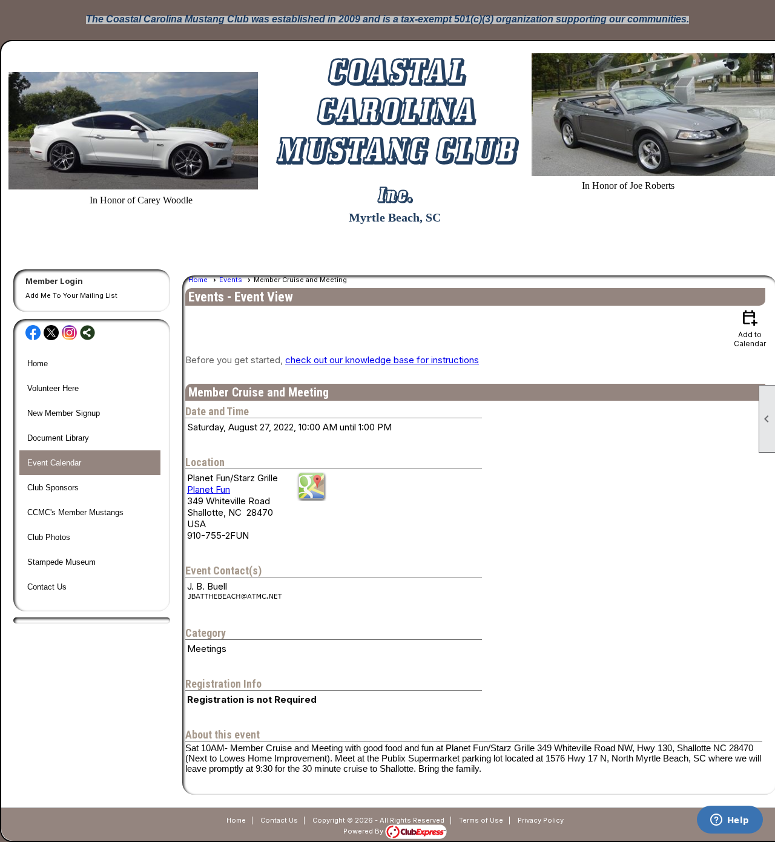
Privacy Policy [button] (541, 820)
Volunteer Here (53, 388)
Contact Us (47, 586)
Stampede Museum (61, 562)
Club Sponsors (53, 487)
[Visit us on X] (51, 333)
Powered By (364, 831)
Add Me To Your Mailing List (71, 295)
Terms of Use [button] (481, 820)
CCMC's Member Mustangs (75, 512)
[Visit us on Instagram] (69, 333)
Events (230, 279)
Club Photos (48, 537)
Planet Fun (208, 489)
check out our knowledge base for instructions (382, 360)
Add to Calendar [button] (750, 328)
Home (37, 363)
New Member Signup (63, 413)
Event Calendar (54, 462)
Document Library (58, 437)
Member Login (54, 281)
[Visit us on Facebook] (33, 333)
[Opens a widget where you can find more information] (729, 821)
